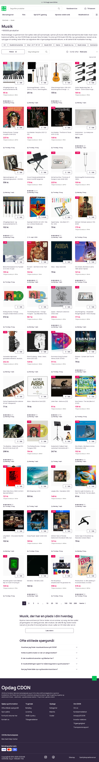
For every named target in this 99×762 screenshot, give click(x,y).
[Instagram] (46, 757)
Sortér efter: (74, 52)
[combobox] (35, 8)
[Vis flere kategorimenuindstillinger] (96, 14)
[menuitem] (8, 14)
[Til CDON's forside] (4, 8)
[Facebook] (53, 757)
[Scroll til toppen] (94, 678)
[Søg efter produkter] (59, 8)
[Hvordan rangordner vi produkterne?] (67, 52)
